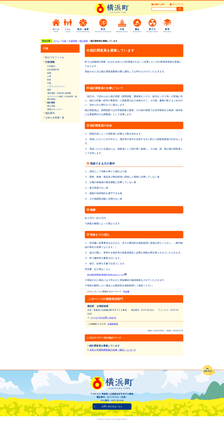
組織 (49, 73)
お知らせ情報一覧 (54, 117)
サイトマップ (177, 4)
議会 (137, 30)
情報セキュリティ (55, 109)
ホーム (56, 30)
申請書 (126, 291)
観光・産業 (83, 30)
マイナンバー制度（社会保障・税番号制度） (62, 97)
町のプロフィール (54, 57)
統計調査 (84, 41)
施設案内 (50, 113)
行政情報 (73, 41)
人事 (49, 76)
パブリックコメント (56, 86)
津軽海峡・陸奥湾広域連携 (59, 93)
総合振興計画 (53, 69)
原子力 (152, 30)
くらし (67, 30)
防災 (103, 30)
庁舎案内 (51, 66)
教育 (167, 30)
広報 (49, 83)
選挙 (49, 90)
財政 (49, 80)
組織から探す (159, 4)
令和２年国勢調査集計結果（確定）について (112, 350)
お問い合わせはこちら (112, 406)
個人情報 (51, 106)
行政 (122, 30)
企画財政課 (113, 324)
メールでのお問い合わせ (103, 317)
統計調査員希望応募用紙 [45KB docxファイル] (106, 275)
